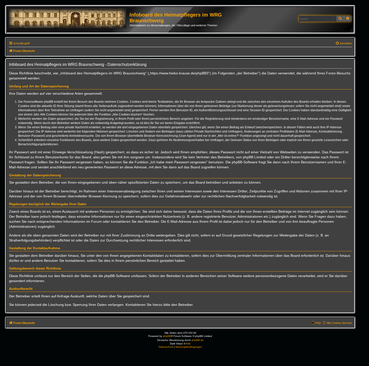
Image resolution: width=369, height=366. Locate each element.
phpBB (167, 336)
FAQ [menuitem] (318, 322)
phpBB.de (198, 340)
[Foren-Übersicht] (69, 18)
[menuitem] (343, 43)
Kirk (188, 343)
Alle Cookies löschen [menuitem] (339, 322)
